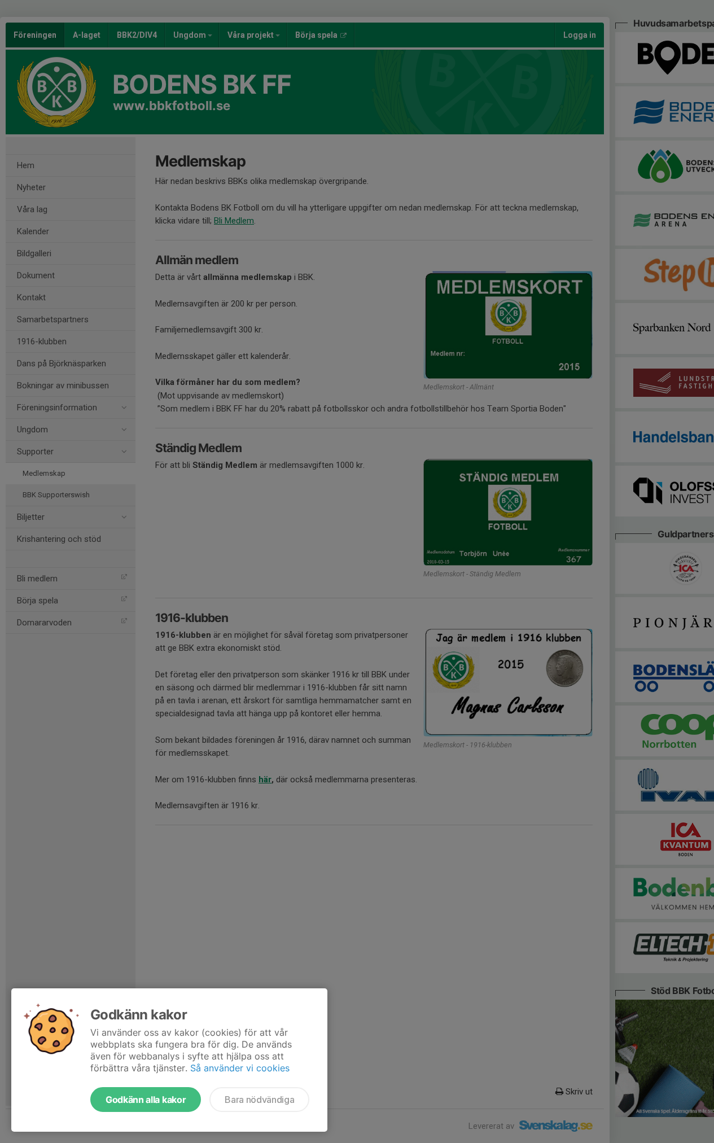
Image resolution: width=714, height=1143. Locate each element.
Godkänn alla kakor (146, 1099)
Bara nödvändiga (259, 1099)
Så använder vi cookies (240, 1068)
